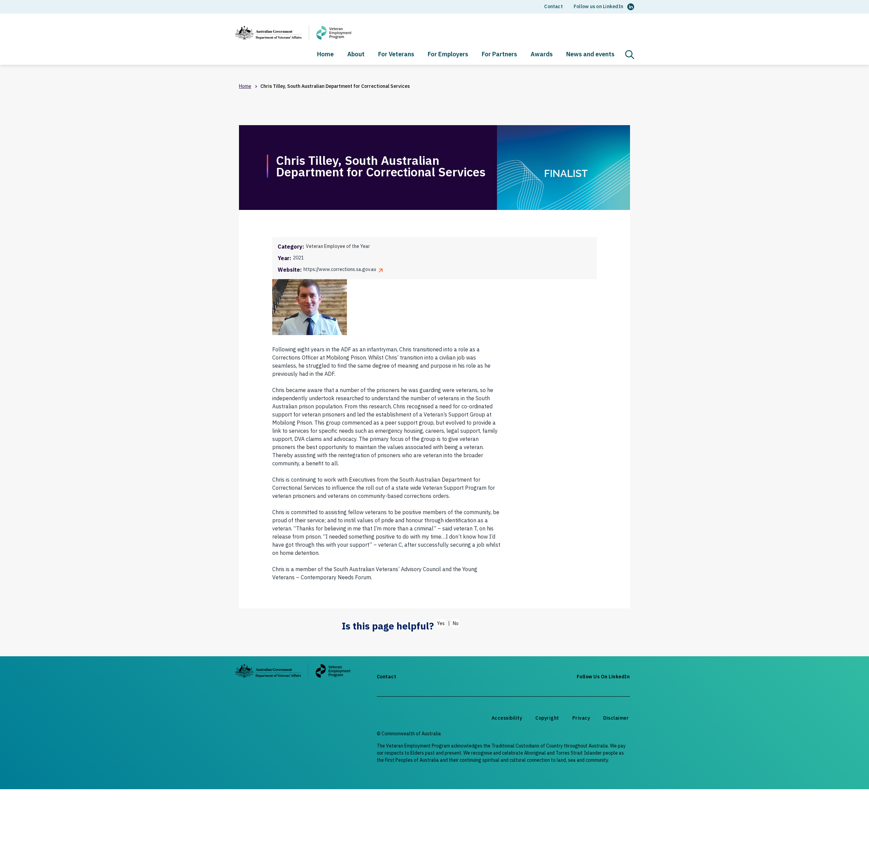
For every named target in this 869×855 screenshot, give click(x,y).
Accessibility (507, 718)
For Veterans (396, 54)
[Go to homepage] (292, 672)
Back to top (847, 837)
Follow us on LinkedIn (598, 6)
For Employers (448, 54)
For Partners (499, 54)
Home (325, 54)
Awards (542, 54)
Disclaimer (616, 718)
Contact (553, 6)
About (356, 54)
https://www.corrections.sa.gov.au (339, 269)
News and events (590, 54)
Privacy (581, 718)
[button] (629, 54)
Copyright (547, 718)
